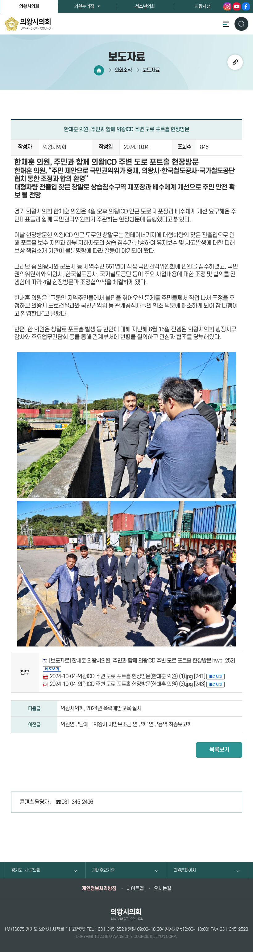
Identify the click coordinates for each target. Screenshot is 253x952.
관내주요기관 (103, 870)
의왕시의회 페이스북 (246, 6)
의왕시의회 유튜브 (237, 6)
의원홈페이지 (184, 870)
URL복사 (235, 62)
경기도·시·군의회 (25, 870)
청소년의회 (145, 6)
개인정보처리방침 (99, 888)
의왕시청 (202, 6)
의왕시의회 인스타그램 (227, 6)
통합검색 (241, 23)
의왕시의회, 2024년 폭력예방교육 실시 (100, 708)
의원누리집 (84, 6)
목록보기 (219, 750)
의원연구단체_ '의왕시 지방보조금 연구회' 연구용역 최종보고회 (126, 724)
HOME (99, 70)
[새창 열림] (52, 668)
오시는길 (162, 888)
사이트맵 (135, 888)
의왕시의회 (29, 6)
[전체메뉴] (226, 24)
